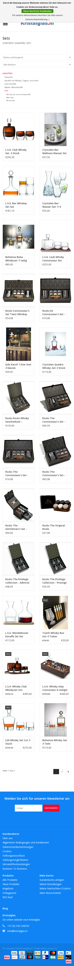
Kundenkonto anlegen (52, 879)
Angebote (8, 888)
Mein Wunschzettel (50, 893)
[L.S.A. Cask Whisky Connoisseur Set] (55, 236)
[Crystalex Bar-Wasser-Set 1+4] (55, 183)
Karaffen (20, 43)
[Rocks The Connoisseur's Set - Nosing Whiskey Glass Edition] (55, 397)
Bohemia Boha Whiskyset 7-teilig (16, 258)
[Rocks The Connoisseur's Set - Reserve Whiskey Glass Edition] (55, 451)
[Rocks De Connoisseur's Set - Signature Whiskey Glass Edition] (55, 290)
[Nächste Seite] (68, 771)
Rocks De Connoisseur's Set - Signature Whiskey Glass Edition (53, 312)
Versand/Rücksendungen (16, 864)
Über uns (8, 838)
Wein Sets (10, 97)
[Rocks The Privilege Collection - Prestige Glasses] (55, 558)
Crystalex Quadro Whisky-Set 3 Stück (53, 366)
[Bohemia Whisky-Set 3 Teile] (55, 719)
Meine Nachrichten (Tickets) (55, 888)
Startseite (8, 43)
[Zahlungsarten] (14, 952)
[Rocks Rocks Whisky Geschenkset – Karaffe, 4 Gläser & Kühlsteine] (18, 397)
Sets (29, 43)
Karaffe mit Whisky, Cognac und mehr (21, 80)
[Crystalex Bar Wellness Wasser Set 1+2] (55, 129)
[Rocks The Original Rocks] (55, 505)
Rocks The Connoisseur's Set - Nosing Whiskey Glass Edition (55, 420)
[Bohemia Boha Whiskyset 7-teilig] (18, 236)
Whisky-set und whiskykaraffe (18, 94)
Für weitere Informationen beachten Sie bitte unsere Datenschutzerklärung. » (37, 17)
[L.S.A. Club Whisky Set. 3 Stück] (18, 129)
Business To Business (15, 868)
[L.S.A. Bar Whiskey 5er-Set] (18, 183)
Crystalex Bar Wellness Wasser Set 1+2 (54, 151)
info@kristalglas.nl (17, 931)
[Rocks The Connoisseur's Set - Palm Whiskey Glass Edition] (18, 451)
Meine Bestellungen (51, 884)
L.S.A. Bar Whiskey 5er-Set (16, 205)
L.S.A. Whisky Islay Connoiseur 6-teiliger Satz (55, 688)
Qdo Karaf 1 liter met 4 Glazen (18, 366)
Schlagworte (9, 893)
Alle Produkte (10, 879)
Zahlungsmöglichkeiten (15, 859)
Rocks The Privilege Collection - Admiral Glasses (17, 581)
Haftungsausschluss (14, 855)
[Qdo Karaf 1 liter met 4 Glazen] (18, 344)
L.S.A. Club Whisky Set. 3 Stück (16, 151)
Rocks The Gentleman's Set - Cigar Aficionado (16, 527)
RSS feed (8, 897)
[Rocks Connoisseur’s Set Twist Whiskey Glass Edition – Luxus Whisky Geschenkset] (18, 290)
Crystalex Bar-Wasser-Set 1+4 (51, 205)
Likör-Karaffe (10, 83)
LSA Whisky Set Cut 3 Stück (17, 742)
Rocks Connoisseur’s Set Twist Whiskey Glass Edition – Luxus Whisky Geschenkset (18, 312)
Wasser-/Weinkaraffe (13, 87)
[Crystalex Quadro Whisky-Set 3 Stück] (55, 344)
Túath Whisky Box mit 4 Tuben (53, 634)
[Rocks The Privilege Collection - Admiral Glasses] (18, 558)
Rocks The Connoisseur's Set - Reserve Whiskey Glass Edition (53, 473)
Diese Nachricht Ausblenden (37, 11)
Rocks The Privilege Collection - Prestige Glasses (54, 581)
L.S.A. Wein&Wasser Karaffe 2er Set (16, 634)
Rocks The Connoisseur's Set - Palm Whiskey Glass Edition (17, 473)
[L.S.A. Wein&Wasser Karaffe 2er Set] (18, 612)
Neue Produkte (11, 884)
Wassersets (10, 100)
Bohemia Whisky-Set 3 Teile (54, 742)
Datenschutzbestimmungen (18, 847)
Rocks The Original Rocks (53, 527)
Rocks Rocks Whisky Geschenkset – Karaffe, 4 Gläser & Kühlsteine (17, 420)
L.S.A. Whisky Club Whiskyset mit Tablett (16, 688)
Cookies (7, 851)
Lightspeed (51, 948)
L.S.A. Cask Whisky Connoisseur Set (53, 258)
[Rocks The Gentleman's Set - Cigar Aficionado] (18, 505)
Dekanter (8, 77)
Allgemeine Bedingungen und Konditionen (26, 842)
